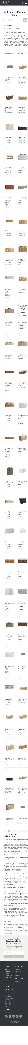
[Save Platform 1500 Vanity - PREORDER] (6, 148)
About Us (7, 969)
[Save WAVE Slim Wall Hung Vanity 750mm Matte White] (6, 645)
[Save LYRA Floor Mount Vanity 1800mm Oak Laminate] (19, 582)
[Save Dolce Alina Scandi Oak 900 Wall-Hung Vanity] (6, 708)
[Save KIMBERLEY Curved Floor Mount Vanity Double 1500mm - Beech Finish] (6, 178)
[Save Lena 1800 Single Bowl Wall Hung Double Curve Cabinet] (19, 178)
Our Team (7, 971)
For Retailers (18, 969)
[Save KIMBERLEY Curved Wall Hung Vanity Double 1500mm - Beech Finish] (6, 363)
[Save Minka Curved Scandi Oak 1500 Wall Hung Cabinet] (19, 738)
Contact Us (7, 1012)
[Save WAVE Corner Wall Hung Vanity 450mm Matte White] (6, 582)
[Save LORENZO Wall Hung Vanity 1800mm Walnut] (6, 429)
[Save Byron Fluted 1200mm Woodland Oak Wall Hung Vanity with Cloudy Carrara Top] (19, 211)
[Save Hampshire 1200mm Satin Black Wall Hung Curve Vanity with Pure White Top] (6, 769)
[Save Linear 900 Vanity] (19, 645)
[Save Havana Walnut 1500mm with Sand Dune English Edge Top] (19, 118)
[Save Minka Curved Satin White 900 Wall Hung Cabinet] (19, 462)
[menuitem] (22, 3)
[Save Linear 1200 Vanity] (19, 799)
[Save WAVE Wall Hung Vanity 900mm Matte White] (19, 301)
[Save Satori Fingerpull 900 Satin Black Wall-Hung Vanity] (19, 492)
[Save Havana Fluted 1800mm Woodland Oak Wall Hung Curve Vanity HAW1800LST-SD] (19, 88)
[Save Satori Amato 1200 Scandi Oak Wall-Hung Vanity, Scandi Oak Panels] (6, 799)
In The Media (8, 977)
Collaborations (8, 996)
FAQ (16, 983)
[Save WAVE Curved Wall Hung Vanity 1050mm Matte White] (6, 268)
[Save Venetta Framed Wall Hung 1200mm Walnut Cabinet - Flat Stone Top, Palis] (6, 88)
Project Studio (18, 975)
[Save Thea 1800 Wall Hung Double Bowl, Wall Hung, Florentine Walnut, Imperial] (19, 363)
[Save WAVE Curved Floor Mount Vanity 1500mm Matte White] (19, 396)
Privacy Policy (8, 979)
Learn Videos (18, 981)
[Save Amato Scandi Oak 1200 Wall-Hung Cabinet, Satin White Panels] (6, 738)
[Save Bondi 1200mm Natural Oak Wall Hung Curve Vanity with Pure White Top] (19, 678)
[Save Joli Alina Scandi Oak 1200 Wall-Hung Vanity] (19, 708)
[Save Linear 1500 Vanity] (6, 58)
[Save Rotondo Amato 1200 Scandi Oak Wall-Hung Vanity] (19, 429)
